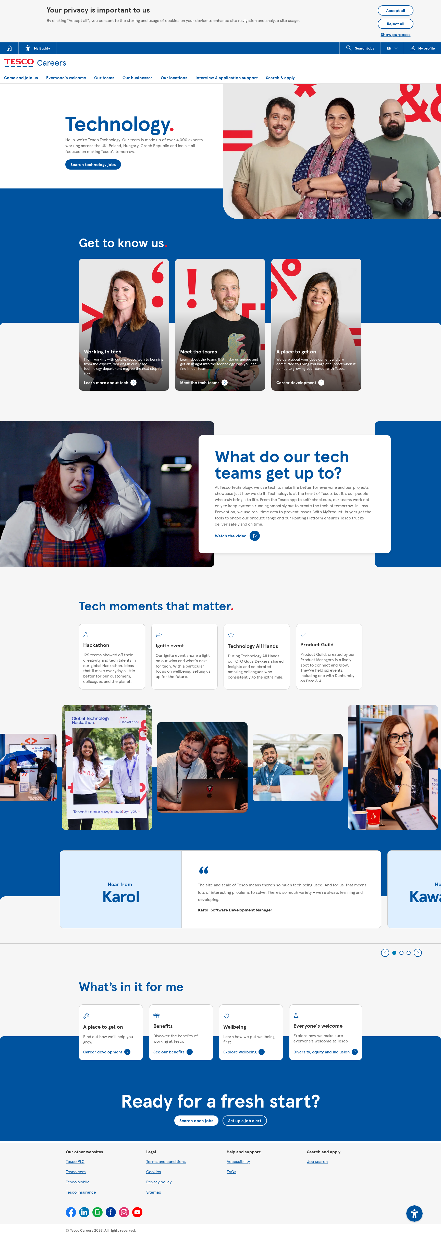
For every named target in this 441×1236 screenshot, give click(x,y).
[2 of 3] (401, 953)
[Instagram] (124, 1212)
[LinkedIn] (84, 1212)
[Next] (418, 953)
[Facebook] (71, 1212)
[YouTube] (137, 1212)
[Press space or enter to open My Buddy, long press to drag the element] (414, 1213)
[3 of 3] (409, 953)
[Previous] (385, 953)
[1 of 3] (394, 953)
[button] (392, 48)
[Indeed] (110, 1212)
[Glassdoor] (97, 1212)
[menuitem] (9, 48)
